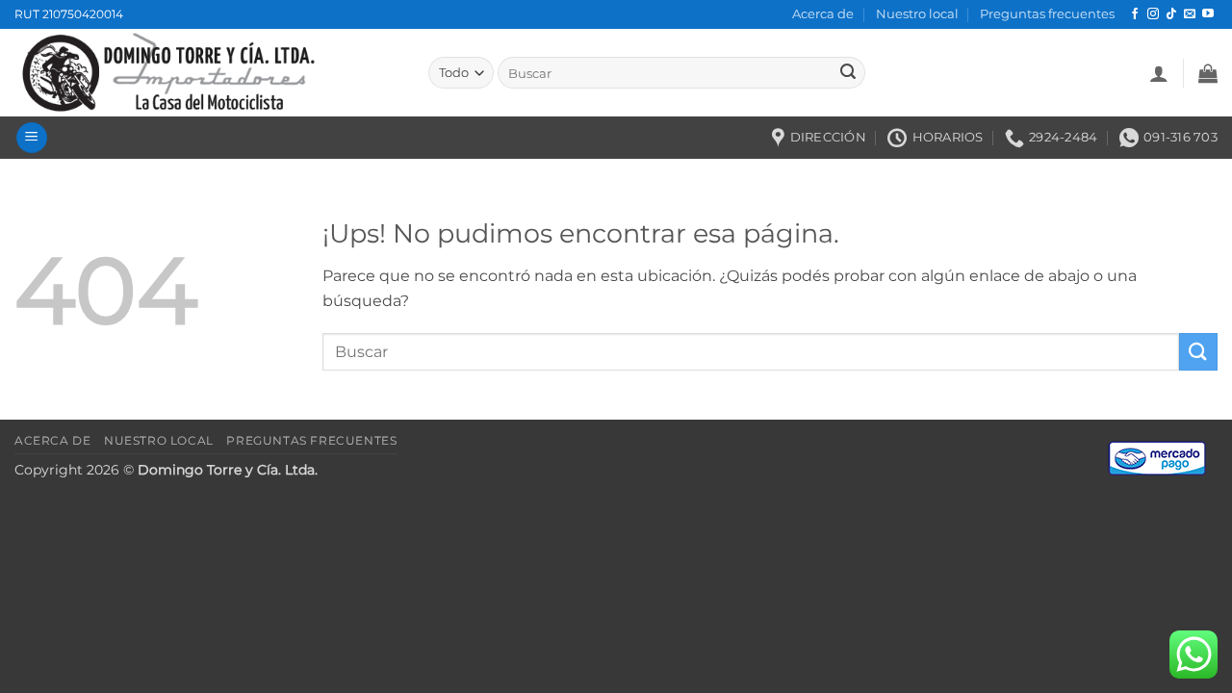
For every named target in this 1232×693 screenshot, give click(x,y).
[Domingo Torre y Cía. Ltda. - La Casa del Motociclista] (206, 72)
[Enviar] (848, 73)
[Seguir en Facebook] (1135, 14)
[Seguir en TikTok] (1171, 14)
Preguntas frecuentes (1047, 14)
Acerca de (823, 14)
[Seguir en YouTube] (1208, 14)
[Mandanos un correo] (1189, 14)
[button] (1158, 73)
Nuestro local (917, 14)
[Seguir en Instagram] (1153, 14)
